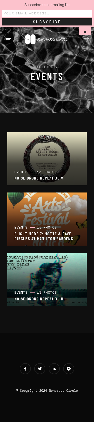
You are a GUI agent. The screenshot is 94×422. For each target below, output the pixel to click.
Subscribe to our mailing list (47, 5)
